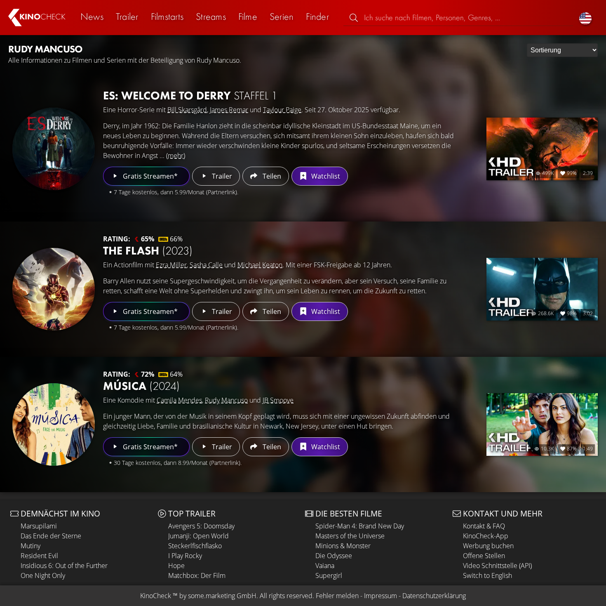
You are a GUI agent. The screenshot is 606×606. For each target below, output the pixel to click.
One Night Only (43, 575)
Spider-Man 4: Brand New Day (359, 526)
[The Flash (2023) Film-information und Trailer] (53, 289)
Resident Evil (39, 556)
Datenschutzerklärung (434, 595)
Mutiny (30, 546)
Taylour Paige (282, 109)
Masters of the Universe (350, 536)
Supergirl (328, 575)
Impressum (380, 595)
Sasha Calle (206, 264)
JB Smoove (278, 400)
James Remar (229, 109)
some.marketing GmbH (222, 595)
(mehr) (175, 155)
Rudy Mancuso (226, 400)
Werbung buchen (488, 546)
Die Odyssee (333, 556)
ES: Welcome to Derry (190, 95)
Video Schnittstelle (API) (497, 565)
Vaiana (324, 565)
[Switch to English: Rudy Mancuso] (585, 17)
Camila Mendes (179, 400)
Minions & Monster (343, 546)
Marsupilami (39, 526)
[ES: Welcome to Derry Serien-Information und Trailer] (53, 149)
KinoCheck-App (485, 536)
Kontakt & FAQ (484, 526)
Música (141, 386)
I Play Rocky (185, 556)
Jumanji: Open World (198, 536)
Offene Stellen (484, 556)
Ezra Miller (171, 264)
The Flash (148, 250)
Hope (176, 565)
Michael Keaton (259, 264)
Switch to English (487, 575)
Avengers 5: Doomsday (201, 526)
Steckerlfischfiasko (195, 546)
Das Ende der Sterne (51, 536)
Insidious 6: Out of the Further (64, 565)
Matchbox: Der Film (196, 575)
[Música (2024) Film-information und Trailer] (53, 424)
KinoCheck (155, 595)
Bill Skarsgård (187, 109)
